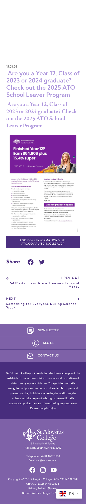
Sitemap (53, 488)
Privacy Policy (36, 488)
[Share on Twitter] (42, 262)
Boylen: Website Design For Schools (43, 493)
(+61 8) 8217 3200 (50, 456)
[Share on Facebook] (31, 262)
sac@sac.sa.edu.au (46, 460)
